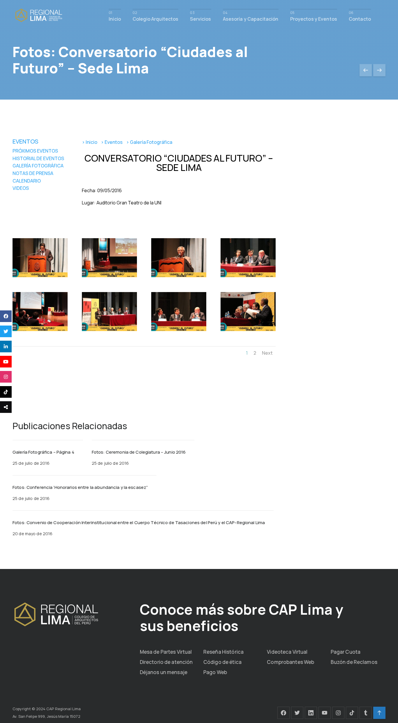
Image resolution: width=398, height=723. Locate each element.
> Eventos (112, 142)
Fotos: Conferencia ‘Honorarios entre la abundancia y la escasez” (80, 487)
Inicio (115, 18)
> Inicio (89, 142)
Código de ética (222, 662)
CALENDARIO (27, 181)
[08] (248, 330)
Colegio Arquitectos (155, 18)
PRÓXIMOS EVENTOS (35, 151)
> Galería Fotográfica (150, 142)
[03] (178, 277)
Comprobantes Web (290, 662)
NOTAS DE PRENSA (33, 173)
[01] (40, 277)
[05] (40, 330)
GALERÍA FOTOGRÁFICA (38, 165)
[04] (248, 277)
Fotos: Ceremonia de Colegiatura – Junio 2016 (139, 452)
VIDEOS (21, 188)
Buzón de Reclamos (354, 662)
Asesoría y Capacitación (251, 18)
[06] (109, 330)
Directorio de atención (166, 662)
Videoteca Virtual (287, 651)
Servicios (200, 18)
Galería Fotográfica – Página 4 (43, 452)
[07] (178, 330)
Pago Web (215, 672)
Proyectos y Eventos (313, 18)
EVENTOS (25, 141)
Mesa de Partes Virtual (166, 651)
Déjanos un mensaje (163, 672)
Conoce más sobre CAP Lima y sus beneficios (241, 617)
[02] (109, 277)
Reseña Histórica (223, 651)
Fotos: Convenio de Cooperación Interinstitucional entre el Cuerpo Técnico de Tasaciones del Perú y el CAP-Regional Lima (139, 522)
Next (267, 353)
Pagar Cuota (345, 651)
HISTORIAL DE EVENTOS (38, 158)
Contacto (360, 18)
